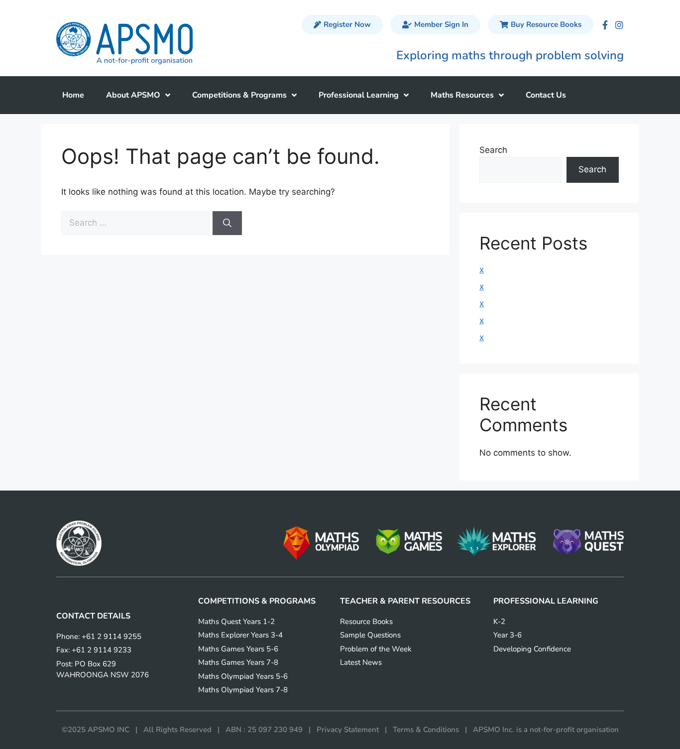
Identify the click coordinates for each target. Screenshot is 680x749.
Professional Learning (359, 95)
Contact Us (546, 95)
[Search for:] (137, 223)
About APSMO (133, 95)
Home (73, 95)
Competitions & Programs (239, 95)
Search (493, 150)
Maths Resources (462, 95)
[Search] (227, 223)
